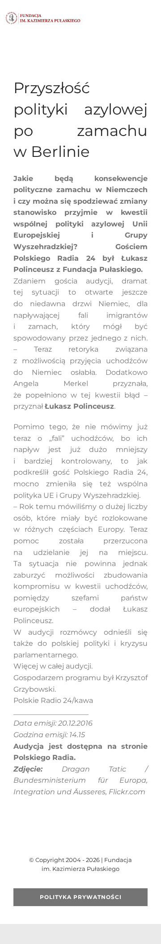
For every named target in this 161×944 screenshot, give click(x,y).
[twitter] (66, 837)
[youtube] (80, 837)
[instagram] (94, 837)
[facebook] (52, 837)
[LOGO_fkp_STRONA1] (42, 15)
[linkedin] (109, 837)
